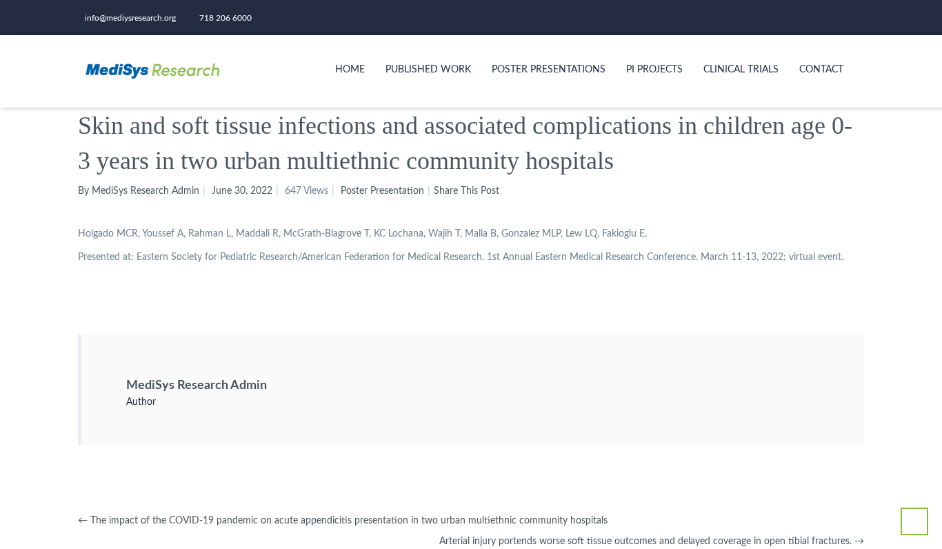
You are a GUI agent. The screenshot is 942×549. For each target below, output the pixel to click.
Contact (821, 69)
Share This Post (466, 191)
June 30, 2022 (242, 191)
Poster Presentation (382, 191)
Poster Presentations (548, 69)
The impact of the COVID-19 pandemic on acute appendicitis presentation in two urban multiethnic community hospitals (343, 521)
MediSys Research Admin (196, 385)
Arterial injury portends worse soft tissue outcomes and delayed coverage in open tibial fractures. (651, 541)
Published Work (428, 69)
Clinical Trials (741, 69)
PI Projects (654, 69)
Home (350, 69)
